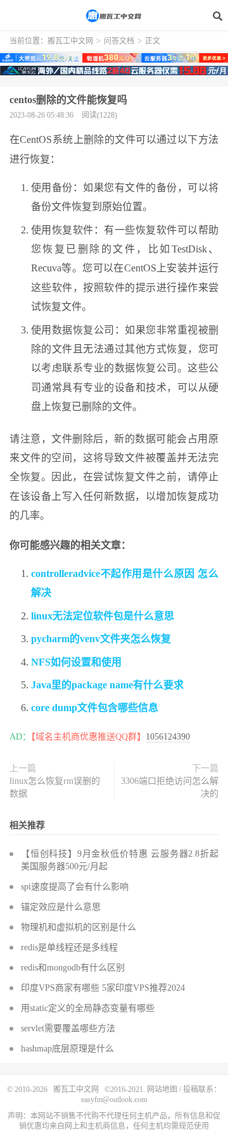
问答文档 (119, 41)
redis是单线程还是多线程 (69, 947)
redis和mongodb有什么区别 (73, 967)
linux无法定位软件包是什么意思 (102, 616)
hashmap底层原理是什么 (67, 1048)
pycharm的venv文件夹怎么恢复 (101, 638)
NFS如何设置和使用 (76, 662)
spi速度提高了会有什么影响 (75, 886)
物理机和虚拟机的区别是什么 (78, 927)
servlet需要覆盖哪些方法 (68, 1028)
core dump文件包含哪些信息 (94, 707)
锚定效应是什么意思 (61, 907)
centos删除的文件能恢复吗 (68, 99)
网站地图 (162, 1089)
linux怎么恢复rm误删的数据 (55, 787)
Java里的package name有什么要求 (107, 684)
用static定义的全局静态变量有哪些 (88, 1008)
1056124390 (168, 736)
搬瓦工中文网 (114, 15)
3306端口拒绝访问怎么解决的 (169, 787)
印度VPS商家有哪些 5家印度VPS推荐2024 (103, 988)
